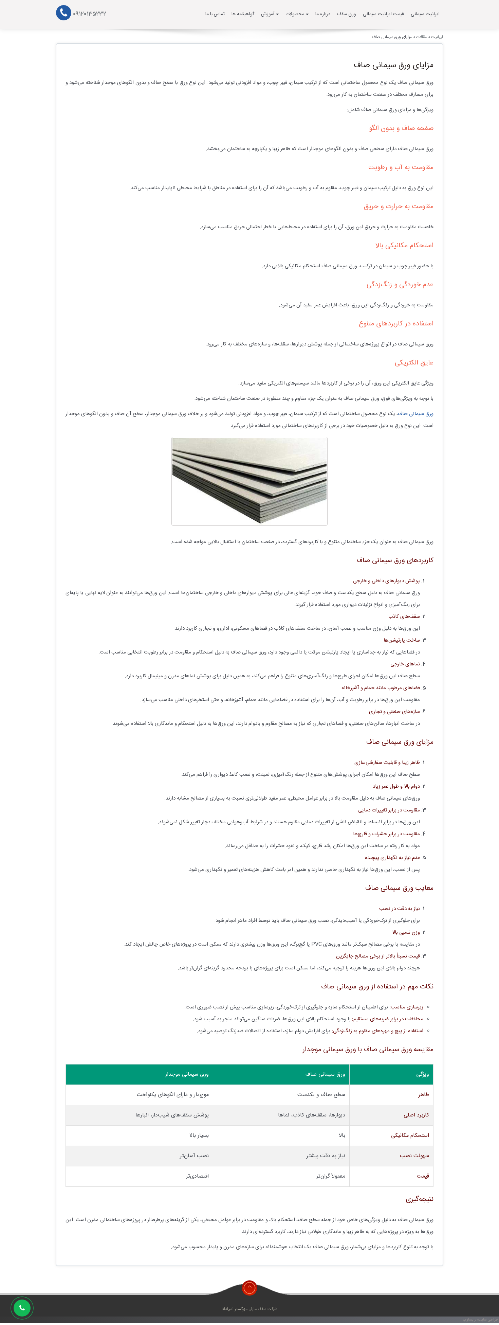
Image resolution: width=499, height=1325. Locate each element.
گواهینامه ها (243, 14)
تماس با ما (215, 14)
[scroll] (249, 1288)
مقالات (421, 37)
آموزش (267, 14)
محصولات (294, 14)
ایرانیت (437, 37)
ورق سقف (346, 14)
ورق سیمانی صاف (415, 414)
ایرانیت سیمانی (425, 14)
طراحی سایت (488, 1320)
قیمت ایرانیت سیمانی (383, 14)
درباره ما (322, 14)
